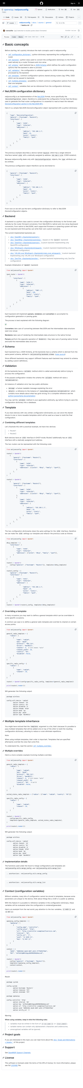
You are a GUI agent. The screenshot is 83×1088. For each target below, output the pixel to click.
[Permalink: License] (3, 1057)
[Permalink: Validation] (3, 365)
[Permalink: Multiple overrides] (3, 750)
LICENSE (14, 1065)
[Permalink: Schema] (3, 346)
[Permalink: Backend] (3, 216)
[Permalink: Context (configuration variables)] (3, 891)
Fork (63, 9)
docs (34, 23)
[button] (75, 113)
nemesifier (9, 30)
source (41, 23)
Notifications (51, 9)
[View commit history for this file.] (78, 30)
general (48, 23)
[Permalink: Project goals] (3, 1034)
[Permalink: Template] (3, 407)
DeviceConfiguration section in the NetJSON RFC (24, 104)
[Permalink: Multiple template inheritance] (3, 721)
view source (60, 354)
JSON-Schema (40, 65)
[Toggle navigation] (3, 3)
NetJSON (40, 96)
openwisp (8, 9)
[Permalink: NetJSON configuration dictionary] (3, 91)
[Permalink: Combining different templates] (3, 422)
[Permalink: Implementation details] (3, 861)
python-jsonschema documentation (21, 396)
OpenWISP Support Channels (19, 1053)
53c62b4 (67, 30)
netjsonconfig (21, 9)
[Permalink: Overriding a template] (3, 611)
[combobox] (67, 22)
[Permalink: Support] (3, 1047)
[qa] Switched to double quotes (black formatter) (30, 30)
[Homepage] (41, 3)
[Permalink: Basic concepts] (3, 44)
